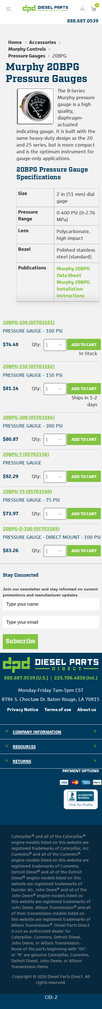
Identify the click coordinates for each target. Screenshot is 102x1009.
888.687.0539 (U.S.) (26, 678)
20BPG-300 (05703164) (29, 417)
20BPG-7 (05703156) (26, 454)
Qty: (36, 344)
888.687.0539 (82, 21)
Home (15, 42)
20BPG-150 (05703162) (29, 366)
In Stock (88, 353)
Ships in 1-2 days (84, 401)
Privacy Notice (22, 710)
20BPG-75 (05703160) (27, 491)
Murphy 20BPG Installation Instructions (73, 289)
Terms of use (57, 710)
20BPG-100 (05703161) (29, 322)
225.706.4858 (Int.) (75, 678)
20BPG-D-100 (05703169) (31, 529)
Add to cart (84, 344)
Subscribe (20, 641)
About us (86, 710)
